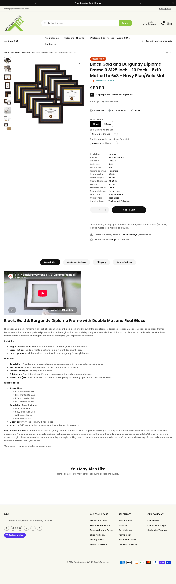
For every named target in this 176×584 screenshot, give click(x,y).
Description (50, 262)
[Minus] (93, 210)
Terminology (125, 535)
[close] (172, 3)
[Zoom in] (80, 62)
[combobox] (86, 23)
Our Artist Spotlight (157, 525)
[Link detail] (6, 528)
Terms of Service (98, 544)
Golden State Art (116, 157)
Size (101, 129)
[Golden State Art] (14, 23)
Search (125, 23)
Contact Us (153, 520)
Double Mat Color (109, 139)
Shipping (101, 262)
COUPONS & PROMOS (129, 544)
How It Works (125, 520)
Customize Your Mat (157, 530)
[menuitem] (53, 38)
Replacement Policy (100, 525)
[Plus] (105, 210)
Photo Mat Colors (127, 539)
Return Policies (124, 262)
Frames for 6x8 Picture (20, 52)
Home (6, 52)
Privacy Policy (97, 539)
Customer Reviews (76, 262)
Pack (96, 119)
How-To (123, 525)
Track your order (98, 520)
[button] (36, 3)
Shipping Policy (97, 535)
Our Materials (125, 530)
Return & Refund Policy (101, 530)
